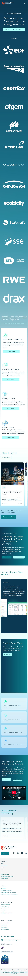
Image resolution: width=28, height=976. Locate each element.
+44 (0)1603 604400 (8, 936)
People (2, 867)
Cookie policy (3, 925)
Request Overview (19, 557)
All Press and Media (6, 813)
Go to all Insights (6, 457)
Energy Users (3, 910)
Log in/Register (17, 779)
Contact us (4, 853)
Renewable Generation (5, 904)
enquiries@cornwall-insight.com (12, 940)
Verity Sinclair (5, 835)
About (2, 863)
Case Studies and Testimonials (7, 876)
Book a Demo (7, 654)
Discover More (11, 351)
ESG (1, 872)
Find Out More (6, 557)
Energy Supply (4, 908)
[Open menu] (25, 3)
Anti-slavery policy (5, 929)
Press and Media (4, 865)
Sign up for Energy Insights (13, 29)
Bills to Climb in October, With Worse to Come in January (11, 824)
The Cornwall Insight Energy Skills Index (9, 894)
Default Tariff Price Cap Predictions (8, 892)
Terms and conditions (5, 922)
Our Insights (3, 888)
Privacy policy (4, 927)
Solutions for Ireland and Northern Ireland (14, 323)
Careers (2, 869)
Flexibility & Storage (5, 906)
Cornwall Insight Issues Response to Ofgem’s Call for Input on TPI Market (12, 492)
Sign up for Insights (8, 517)
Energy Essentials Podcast (6, 890)
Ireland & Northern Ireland (6, 913)
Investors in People (5, 874)
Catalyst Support (4, 878)
